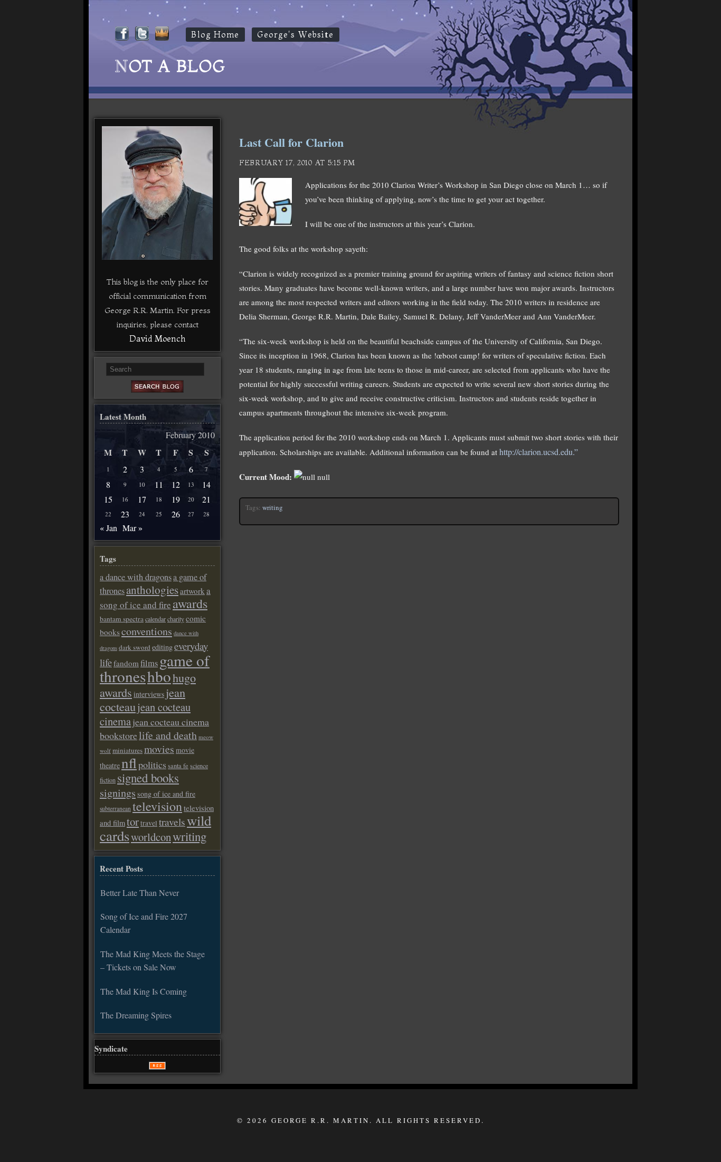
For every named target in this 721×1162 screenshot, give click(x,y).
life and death (168, 735)
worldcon (151, 836)
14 (206, 484)
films (149, 663)
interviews (149, 694)
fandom (126, 663)
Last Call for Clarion (291, 142)
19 (176, 499)
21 (206, 499)
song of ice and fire (166, 794)
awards (190, 603)
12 (176, 484)
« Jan (108, 527)
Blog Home (215, 35)
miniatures (127, 750)
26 (176, 513)
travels (172, 821)
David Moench (157, 338)
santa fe (178, 765)
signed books (148, 778)
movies (159, 749)
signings (118, 793)
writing (272, 507)
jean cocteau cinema (145, 714)
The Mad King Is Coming (143, 991)
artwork (192, 590)
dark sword (134, 647)
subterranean (115, 809)
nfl (129, 762)
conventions (146, 631)
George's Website (295, 35)
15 (108, 499)
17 (142, 499)
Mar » (132, 527)
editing (162, 647)
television (157, 806)
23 (125, 513)
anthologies (152, 589)
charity (175, 619)
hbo (159, 676)
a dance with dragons (136, 577)
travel (148, 823)
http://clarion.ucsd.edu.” (538, 451)
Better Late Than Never (139, 892)
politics (152, 764)
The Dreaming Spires (136, 1015)
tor (133, 821)
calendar (155, 619)
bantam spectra (122, 618)
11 (159, 484)
